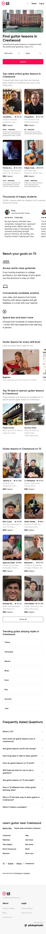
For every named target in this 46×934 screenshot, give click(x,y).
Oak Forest (29, 840)
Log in (41, 3)
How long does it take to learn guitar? (20, 756)
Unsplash (27, 873)
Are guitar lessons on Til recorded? (18, 780)
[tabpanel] (23, 845)
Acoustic (8, 699)
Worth (27, 849)
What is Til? (8, 731)
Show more (29, 853)
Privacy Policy (26, 908)
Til (4, 863)
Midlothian (6, 840)
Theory (7, 642)
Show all (23, 619)
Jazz (6, 708)
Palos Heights (7, 844)
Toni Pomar (18, 873)
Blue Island (29, 844)
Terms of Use (26, 913)
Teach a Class (8, 908)
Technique (9, 652)
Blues (7, 670)
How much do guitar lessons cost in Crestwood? (19, 740)
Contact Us (7, 917)
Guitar (10, 863)
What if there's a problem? (15, 807)
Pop (6, 689)
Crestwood (6, 835)
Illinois (19, 863)
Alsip (27, 835)
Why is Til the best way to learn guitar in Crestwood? (21, 798)
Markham (6, 853)
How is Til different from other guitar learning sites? (19, 788)
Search (23, 62)
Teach (34, 3)
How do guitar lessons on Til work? (18, 763)
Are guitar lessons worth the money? (19, 748)
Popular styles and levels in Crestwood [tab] (27, 828)
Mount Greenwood (9, 849)
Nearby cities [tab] (7, 828)
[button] (41, 163)
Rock (7, 680)
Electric (8, 661)
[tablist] (23, 829)
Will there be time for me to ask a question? (18, 771)
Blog (4, 913)
